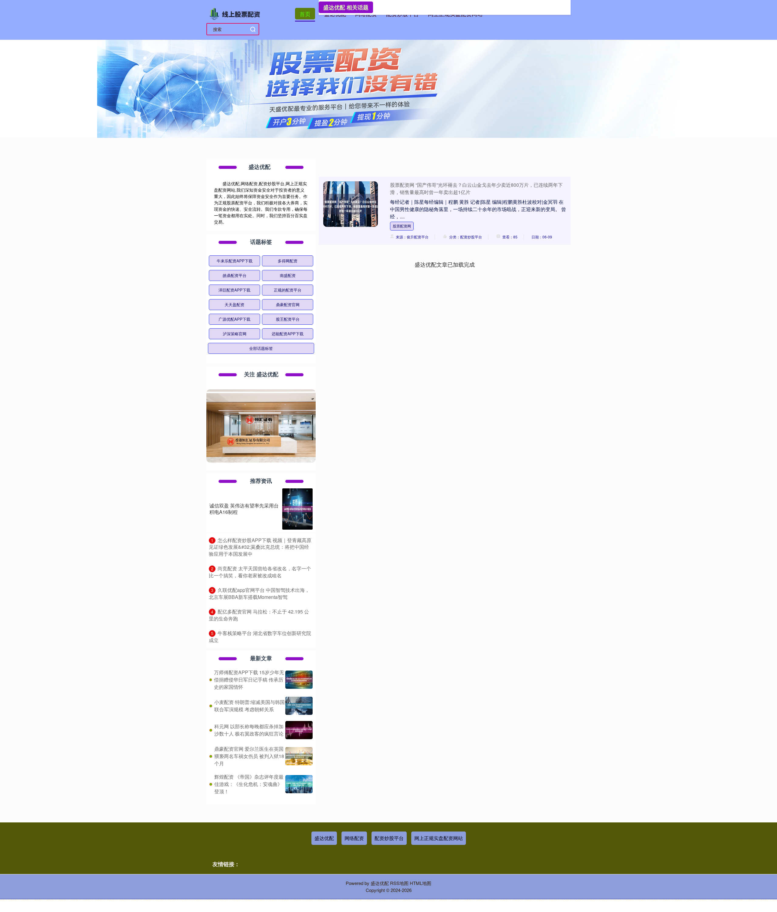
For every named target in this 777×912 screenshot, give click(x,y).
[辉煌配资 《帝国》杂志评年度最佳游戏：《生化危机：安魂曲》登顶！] (299, 784)
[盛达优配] (236, 13)
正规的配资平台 (287, 290)
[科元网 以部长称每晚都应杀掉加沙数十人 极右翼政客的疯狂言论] (299, 730)
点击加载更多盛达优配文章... (445, 264)
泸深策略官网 (234, 333)
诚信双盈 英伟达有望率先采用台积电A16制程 (244, 508)
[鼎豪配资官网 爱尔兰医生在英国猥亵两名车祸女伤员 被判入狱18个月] (299, 756)
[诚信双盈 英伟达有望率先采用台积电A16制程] (297, 509)
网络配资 (354, 838)
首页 (305, 14)
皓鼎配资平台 (234, 275)
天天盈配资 (234, 304)
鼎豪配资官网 (288, 304)
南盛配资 (288, 275)
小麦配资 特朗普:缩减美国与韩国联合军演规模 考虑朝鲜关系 (249, 706)
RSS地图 (399, 883)
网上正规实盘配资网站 (438, 838)
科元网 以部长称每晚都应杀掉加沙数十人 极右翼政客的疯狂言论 (248, 730)
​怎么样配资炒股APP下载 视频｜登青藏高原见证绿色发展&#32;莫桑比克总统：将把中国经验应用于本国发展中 (260, 547)
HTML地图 (420, 883)
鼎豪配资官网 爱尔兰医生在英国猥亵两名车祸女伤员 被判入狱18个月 (249, 756)
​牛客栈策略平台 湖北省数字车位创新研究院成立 (260, 637)
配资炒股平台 (389, 838)
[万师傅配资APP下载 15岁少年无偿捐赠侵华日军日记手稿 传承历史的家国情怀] (299, 680)
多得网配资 (287, 261)
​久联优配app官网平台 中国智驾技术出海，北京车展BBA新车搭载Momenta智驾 (259, 593)
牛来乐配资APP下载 (235, 261)
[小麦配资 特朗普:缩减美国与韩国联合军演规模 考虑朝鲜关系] (299, 706)
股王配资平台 (288, 319)
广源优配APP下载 (234, 319)
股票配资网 (402, 225)
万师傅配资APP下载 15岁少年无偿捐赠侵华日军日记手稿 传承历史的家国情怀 (249, 679)
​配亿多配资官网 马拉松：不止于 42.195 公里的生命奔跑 (259, 615)
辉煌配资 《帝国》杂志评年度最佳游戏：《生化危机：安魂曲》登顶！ (248, 784)
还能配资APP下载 (288, 333)
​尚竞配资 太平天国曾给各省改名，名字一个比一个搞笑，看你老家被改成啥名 (260, 572)
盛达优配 (324, 838)
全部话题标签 (261, 348)
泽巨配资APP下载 (234, 290)
